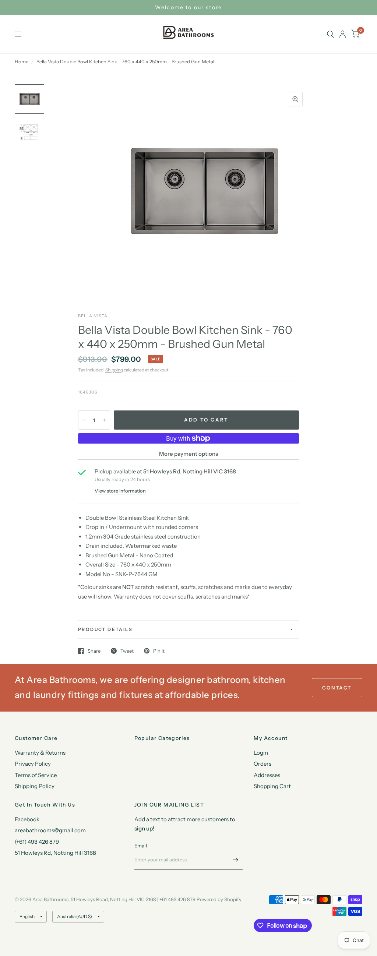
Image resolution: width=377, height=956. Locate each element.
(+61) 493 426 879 (37, 841)
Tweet (127, 651)
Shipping (114, 370)
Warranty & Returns (40, 752)
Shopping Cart (272, 786)
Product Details (105, 629)
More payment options (188, 453)
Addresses (267, 775)
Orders (262, 763)
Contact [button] (337, 688)
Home (21, 61)
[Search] (330, 34)
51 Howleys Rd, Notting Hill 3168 (55, 852)
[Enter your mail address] (235, 859)
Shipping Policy (34, 786)
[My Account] (343, 34)
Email (140, 846)
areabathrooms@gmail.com (50, 830)
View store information (120, 490)
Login (261, 752)
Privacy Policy (33, 763)
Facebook (27, 819)
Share (94, 651)
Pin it (159, 651)
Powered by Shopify (219, 899)
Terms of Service (36, 775)
